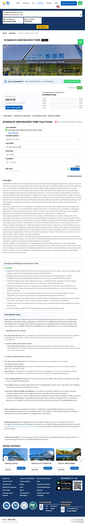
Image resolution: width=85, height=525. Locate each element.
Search (43, 27)
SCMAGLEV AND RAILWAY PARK (28, 33)
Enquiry (39, 490)
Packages (26, 3)
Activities (40, 3)
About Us (6, 478)
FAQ (38, 481)
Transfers (49, 3)
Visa (33, 3)
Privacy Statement (44, 478)
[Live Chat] (80, 40)
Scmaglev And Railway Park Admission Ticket (25, 130)
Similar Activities (54, 116)
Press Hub (6, 490)
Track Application (43, 487)
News (22, 490)
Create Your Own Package (43, 494)
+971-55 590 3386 (73, 81)
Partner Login (74, 510)
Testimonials (25, 481)
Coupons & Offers (43, 484)
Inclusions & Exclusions (22, 116)
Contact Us (7, 484)
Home (5, 33)
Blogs (22, 484)
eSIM (56, 3)
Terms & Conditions (27, 478)
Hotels (18, 3)
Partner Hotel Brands (8, 494)
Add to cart (75, 169)
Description (7, 116)
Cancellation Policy (39, 116)
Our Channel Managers (24, 494)
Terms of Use (7, 481)
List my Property (48, 508)
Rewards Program (9, 487)
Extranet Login (53, 507)
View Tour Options (14, 107)
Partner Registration (69, 510)
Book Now (21, 468)
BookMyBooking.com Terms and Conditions (20, 426)
